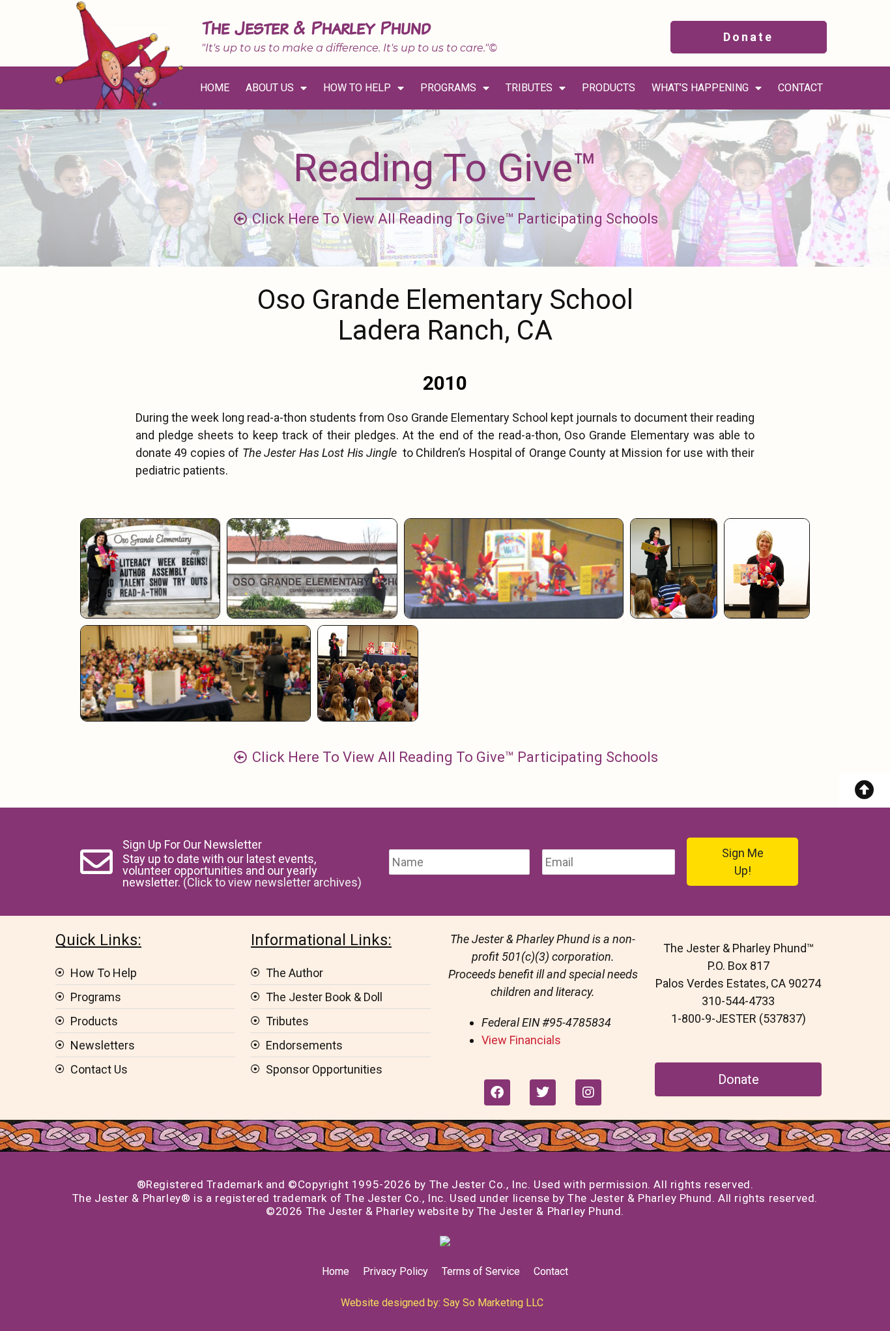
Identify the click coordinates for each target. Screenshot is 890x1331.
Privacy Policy (395, 1271)
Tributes (529, 87)
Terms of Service (481, 1271)
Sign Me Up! (743, 861)
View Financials (521, 1040)
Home (335, 1271)
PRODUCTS (608, 87)
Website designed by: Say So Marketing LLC (442, 1302)
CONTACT (800, 87)
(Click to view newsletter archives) (272, 882)
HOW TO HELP (357, 87)
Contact (551, 1271)
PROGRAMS (448, 87)
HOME (214, 87)
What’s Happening (700, 87)
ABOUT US (270, 87)
